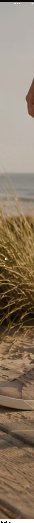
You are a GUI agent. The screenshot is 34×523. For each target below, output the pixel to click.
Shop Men (4, 265)
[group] (17, 1)
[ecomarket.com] (17, 3)
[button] (31, 3)
